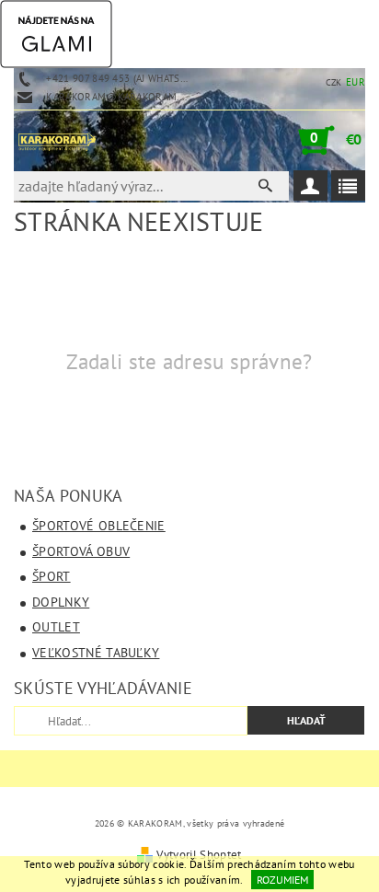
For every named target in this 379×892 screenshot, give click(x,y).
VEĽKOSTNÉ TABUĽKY (95, 652)
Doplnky (60, 602)
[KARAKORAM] (57, 140)
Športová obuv (81, 551)
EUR (355, 81)
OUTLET (56, 627)
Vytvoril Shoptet (198, 855)
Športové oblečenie (99, 525)
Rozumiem (282, 879)
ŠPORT (51, 576)
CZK (334, 82)
